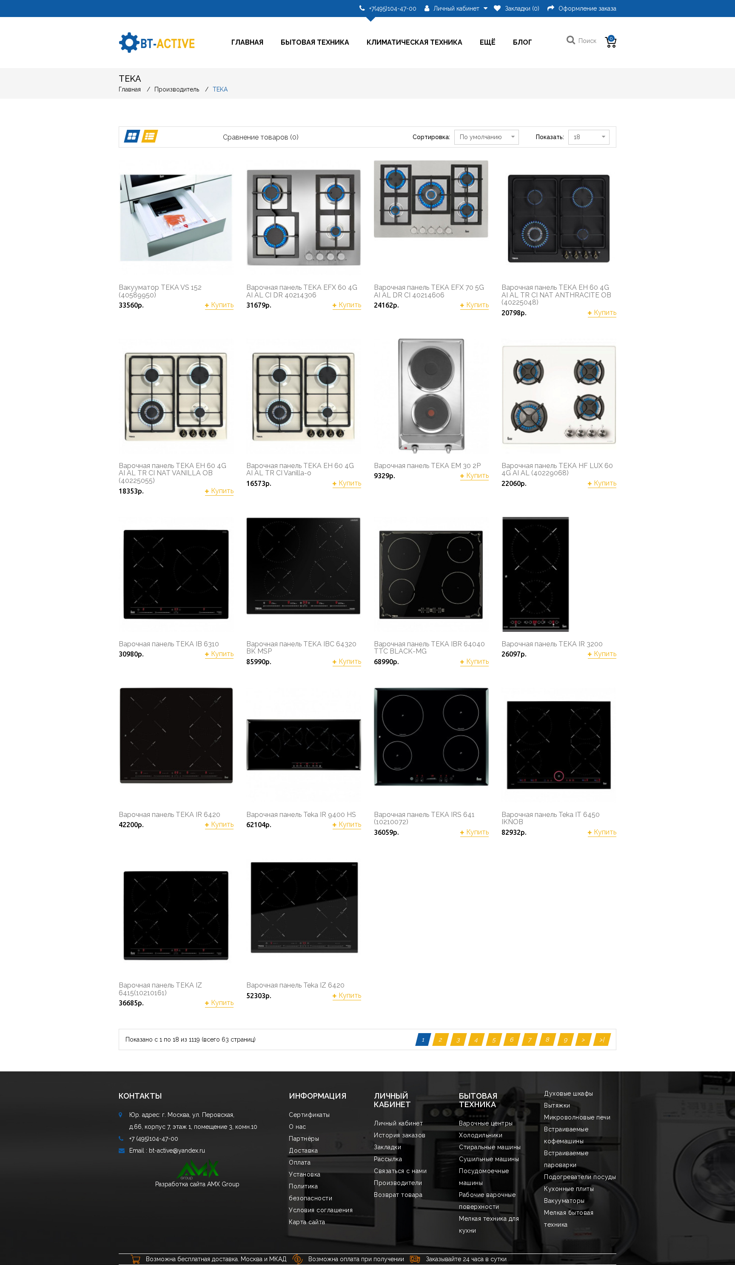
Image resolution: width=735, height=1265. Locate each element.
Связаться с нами (400, 1171)
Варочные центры (486, 1123)
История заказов (400, 1135)
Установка (305, 1174)
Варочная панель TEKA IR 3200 (552, 644)
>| (602, 1039)
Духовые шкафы (568, 1093)
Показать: (550, 137)
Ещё (488, 42)
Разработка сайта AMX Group (197, 1184)
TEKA (220, 89)
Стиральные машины (490, 1147)
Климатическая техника (414, 42)
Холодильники (480, 1135)
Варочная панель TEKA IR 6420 (169, 815)
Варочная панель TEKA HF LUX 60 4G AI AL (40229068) (557, 469)
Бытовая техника (315, 42)
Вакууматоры (564, 1200)
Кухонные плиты (569, 1188)
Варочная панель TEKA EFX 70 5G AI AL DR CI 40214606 (429, 291)
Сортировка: (431, 137)
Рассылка (388, 1159)
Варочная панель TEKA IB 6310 (169, 644)
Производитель (176, 89)
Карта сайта (307, 1222)
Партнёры (304, 1138)
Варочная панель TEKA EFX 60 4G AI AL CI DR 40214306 (301, 291)
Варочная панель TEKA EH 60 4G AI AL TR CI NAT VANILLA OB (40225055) (172, 473)
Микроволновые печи (577, 1117)
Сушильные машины (489, 1159)
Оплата (300, 1162)
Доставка (303, 1150)
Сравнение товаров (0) (261, 137)
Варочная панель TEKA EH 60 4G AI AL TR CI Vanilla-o (300, 469)
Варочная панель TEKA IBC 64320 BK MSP (301, 647)
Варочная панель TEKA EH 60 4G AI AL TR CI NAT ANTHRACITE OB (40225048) (556, 295)
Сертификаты (309, 1114)
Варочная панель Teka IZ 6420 (295, 985)
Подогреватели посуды (580, 1177)
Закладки (387, 1147)
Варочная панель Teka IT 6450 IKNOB (550, 818)
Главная (247, 42)
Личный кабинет (398, 1123)
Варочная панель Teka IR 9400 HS (301, 815)
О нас (297, 1126)
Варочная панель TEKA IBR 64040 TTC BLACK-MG (429, 647)
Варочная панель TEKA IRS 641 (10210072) (424, 818)
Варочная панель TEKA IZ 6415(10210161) (160, 989)
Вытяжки (557, 1105)
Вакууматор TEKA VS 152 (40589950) (160, 291)
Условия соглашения (321, 1210)
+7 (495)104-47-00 (153, 1138)
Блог (522, 42)
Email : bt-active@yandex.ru (167, 1150)
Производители (398, 1182)
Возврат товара (398, 1194)
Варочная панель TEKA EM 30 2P (427, 466)
